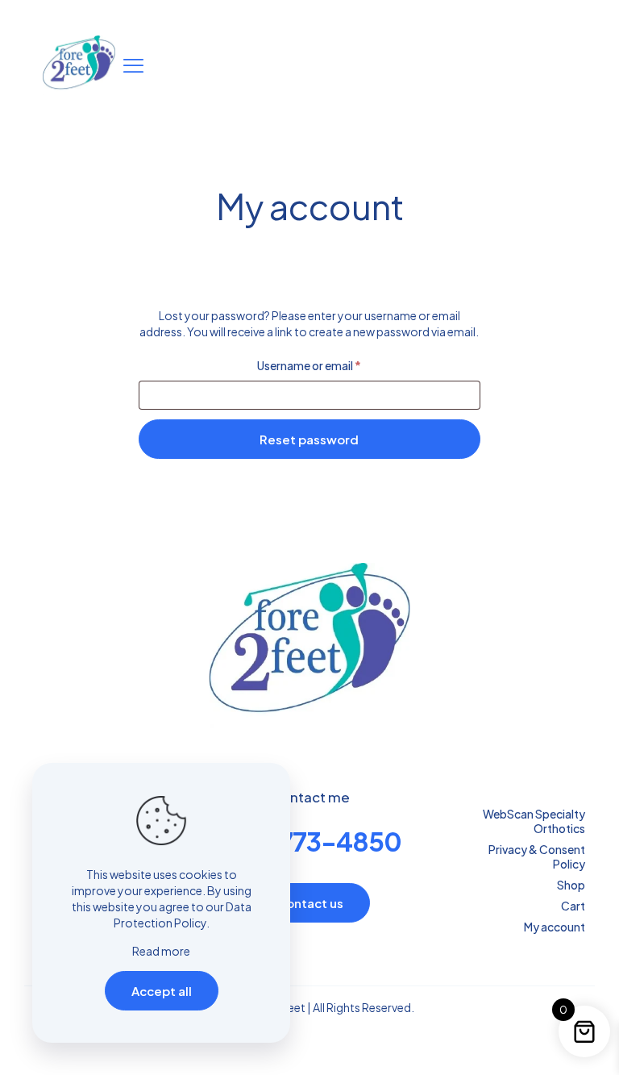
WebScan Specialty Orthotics (534, 820)
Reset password (309, 439)
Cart (573, 905)
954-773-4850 (309, 841)
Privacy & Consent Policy (536, 856)
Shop (571, 884)
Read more (161, 951)
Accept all (161, 990)
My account (554, 926)
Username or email (332, 365)
